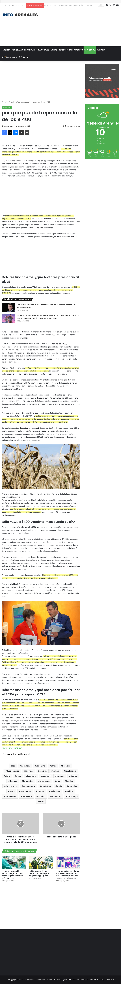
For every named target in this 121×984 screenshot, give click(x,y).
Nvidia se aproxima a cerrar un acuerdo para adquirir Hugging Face (39, 873)
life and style (11, 786)
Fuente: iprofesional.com (12, 748)
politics (69, 791)
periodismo (55, 791)
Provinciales (30, 50)
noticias (40, 791)
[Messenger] (15, 132)
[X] (10, 132)
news (12, 791)
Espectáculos (76, 50)
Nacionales (43, 50)
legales (69, 781)
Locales (6, 50)
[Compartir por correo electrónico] (21, 132)
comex (56, 771)
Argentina (25, 766)
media (59, 786)
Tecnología (89, 50)
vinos (41, 801)
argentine (40, 766)
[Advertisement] (81, 26)
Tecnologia (72, 796)
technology (56, 796)
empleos (60, 776)
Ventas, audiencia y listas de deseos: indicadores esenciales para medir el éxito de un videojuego (67, 874)
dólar (18, 776)
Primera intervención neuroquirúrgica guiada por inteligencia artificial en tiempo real (13, 874)
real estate (27, 796)
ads (13, 766)
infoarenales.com (53, 980)
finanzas (13, 781)
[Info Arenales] (20, 15)
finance (73, 776)
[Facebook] (4, 132)
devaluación (70, 771)
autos (53, 766)
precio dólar (10, 796)
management (29, 786)
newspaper (25, 791)
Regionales (17, 50)
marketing (46, 786)
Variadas (101, 50)
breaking (66, 766)
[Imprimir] (27, 132)
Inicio (5, 102)
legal (58, 781)
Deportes (63, 50)
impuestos (28, 781)
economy (46, 776)
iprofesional (44, 781)
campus (43, 771)
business (29, 771)
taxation (41, 796)
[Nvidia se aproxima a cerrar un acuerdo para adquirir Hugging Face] (41, 862)
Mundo (54, 50)
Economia (31, 776)
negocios (72, 786)
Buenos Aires (13, 771)
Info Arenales (8, 126)
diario (7, 776)
